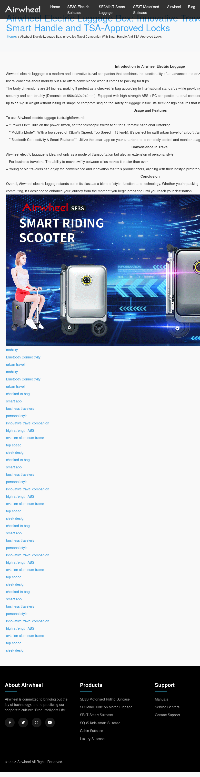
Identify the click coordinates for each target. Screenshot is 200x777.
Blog (191, 6)
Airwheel (174, 6)
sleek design (15, 452)
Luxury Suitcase (92, 738)
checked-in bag (18, 393)
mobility (12, 349)
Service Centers (167, 706)
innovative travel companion (27, 423)
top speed (13, 444)
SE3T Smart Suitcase (96, 714)
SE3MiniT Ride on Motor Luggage (106, 706)
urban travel (15, 364)
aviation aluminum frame (25, 437)
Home (55, 6)
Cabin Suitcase (91, 730)
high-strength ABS (20, 430)
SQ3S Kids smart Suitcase (100, 722)
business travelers (20, 408)
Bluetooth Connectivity (23, 357)
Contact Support (167, 714)
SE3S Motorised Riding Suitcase (105, 699)
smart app (14, 401)
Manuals (161, 699)
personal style (17, 415)
